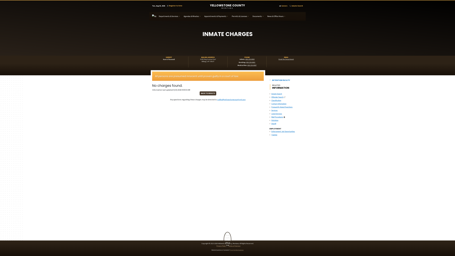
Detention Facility (281, 80)
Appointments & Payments (215, 16)
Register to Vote (175, 6)
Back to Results (208, 93)
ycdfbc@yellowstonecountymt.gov (231, 99)
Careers (284, 6)
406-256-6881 (250, 62)
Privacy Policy (221, 246)
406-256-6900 (250, 59)
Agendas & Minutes (191, 16)
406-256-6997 (252, 65)
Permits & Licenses (239, 16)
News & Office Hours (275, 16)
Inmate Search (297, 6)
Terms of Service (234, 246)
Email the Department (286, 59)
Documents (257, 16)
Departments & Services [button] (168, 16)
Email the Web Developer (237, 250)
